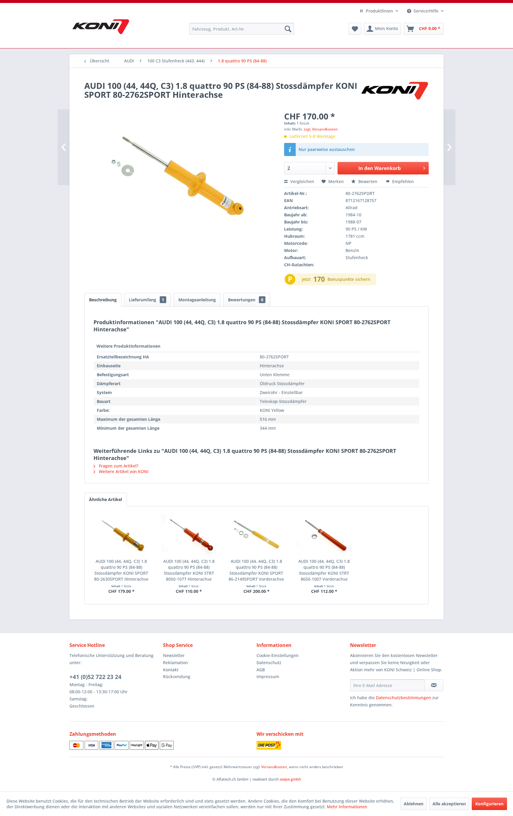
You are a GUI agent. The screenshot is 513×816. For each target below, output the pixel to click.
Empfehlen (402, 181)
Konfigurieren (489, 803)
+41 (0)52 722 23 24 (95, 677)
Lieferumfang (146, 300)
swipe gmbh (290, 779)
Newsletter (174, 655)
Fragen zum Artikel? (118, 466)
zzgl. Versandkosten (321, 129)
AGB (260, 669)
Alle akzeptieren (449, 803)
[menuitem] (241, 29)
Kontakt (170, 669)
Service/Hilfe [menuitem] (426, 11)
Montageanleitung (197, 300)
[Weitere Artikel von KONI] (394, 91)
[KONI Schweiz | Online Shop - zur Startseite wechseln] (100, 26)
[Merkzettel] (355, 29)
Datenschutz (268, 662)
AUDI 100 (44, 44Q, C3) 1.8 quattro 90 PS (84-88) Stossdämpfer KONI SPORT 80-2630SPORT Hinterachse (121, 570)
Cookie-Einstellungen (277, 655)
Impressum (267, 676)
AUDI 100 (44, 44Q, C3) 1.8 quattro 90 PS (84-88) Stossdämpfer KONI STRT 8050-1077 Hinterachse (189, 570)
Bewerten (368, 181)
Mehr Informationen (347, 806)
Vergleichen (301, 181)
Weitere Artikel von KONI (123, 471)
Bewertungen (245, 300)
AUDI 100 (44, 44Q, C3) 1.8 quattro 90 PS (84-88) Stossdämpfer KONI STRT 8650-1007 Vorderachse (324, 570)
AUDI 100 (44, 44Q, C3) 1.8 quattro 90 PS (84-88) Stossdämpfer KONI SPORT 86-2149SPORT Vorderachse (256, 570)
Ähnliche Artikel (105, 499)
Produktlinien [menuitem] (379, 11)
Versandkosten (274, 766)
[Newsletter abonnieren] (434, 685)
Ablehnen (413, 803)
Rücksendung (176, 676)
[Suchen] (288, 29)
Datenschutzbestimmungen (403, 697)
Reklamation (175, 662)
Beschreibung (103, 300)
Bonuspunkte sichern (348, 279)
